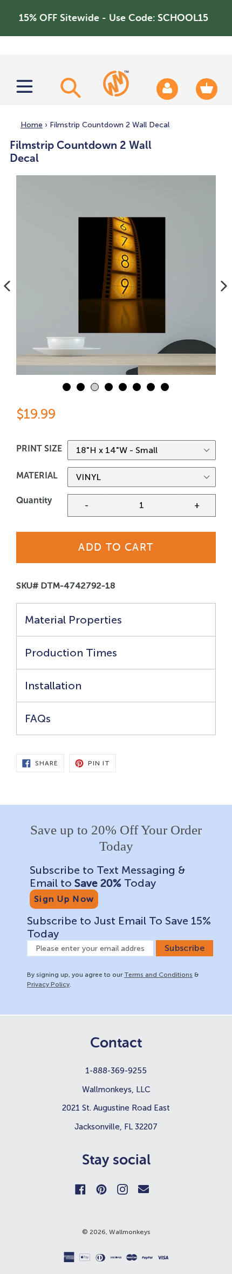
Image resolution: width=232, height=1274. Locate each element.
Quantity (34, 500)
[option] (116, 275)
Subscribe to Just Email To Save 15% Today (119, 927)
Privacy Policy (48, 984)
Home (32, 124)
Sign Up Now (64, 899)
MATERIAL (37, 475)
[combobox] (69, 87)
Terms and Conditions (158, 974)
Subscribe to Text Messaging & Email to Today (107, 876)
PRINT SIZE (39, 448)
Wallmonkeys (130, 1232)
